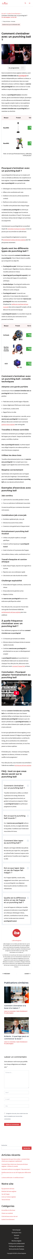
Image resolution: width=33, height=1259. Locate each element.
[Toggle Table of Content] (22, 67)
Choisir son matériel (7, 1213)
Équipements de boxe (8, 1189)
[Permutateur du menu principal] (29, 3)
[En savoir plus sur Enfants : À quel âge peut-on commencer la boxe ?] (16, 1025)
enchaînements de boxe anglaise (11, 612)
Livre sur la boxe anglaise (9, 1197)
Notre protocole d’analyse (16, 1249)
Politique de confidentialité (16, 1243)
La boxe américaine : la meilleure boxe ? (13, 1177)
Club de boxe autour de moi (10, 1216)
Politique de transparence (16, 1246)
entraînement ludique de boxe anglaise (14, 240)
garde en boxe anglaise (8, 424)
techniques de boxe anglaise (23, 765)
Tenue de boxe (6, 1199)
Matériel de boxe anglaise (9, 1191)
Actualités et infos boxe (8, 1210)
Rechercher (4, 1145)
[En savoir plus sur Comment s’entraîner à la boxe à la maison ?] (16, 995)
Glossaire (16, 1235)
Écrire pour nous (16, 1232)
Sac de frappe (6, 1194)
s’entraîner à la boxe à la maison (16, 229)
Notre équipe (16, 1230)
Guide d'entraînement (21, 1011)
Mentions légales (16, 1241)
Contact (16, 1238)
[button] (25, 3)
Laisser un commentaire (10, 1011)
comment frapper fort (18, 666)
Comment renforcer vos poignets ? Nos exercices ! (16, 1169)
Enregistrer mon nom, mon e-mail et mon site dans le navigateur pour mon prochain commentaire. (16, 1116)
